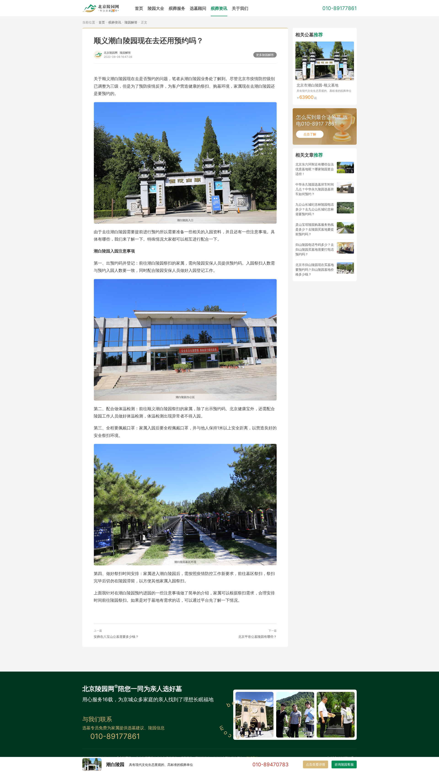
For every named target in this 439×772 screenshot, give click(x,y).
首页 (139, 8)
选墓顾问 (198, 8)
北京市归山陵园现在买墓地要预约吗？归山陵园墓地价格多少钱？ (314, 269)
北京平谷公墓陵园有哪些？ (257, 636)
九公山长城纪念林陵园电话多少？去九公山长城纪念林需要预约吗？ (314, 209)
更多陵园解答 (265, 55)
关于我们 (240, 8)
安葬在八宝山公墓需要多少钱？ (116, 636)
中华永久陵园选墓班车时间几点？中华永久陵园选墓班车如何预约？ (314, 189)
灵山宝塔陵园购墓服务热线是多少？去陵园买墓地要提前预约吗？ (314, 229)
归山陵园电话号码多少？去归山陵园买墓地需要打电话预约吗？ (314, 249)
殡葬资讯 (219, 8)
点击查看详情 (315, 764)
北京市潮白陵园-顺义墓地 (317, 85)
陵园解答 (131, 22)
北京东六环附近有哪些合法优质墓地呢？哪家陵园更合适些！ (314, 169)
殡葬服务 (177, 8)
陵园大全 (156, 8)
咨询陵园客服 (344, 764)
